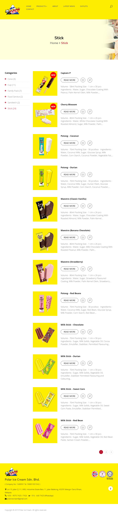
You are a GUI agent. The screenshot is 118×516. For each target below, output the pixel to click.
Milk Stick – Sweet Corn (73, 389)
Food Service (14, 96)
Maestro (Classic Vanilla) (73, 198)
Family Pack (13, 90)
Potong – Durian (69, 167)
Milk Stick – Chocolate (72, 324)
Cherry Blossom (69, 104)
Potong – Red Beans (71, 293)
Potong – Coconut (70, 136)
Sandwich (12, 102)
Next (111, 452)
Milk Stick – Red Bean (72, 420)
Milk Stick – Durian (70, 356)
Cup (10, 84)
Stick (10, 108)
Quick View (90, 80)
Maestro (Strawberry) (72, 261)
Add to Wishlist (83, 80)
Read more (69, 80)
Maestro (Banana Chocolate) (75, 230)
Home (54, 43)
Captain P (66, 73)
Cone (10, 79)
